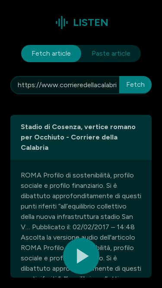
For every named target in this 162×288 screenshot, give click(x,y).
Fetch (135, 84)
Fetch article (51, 53)
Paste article (111, 53)
